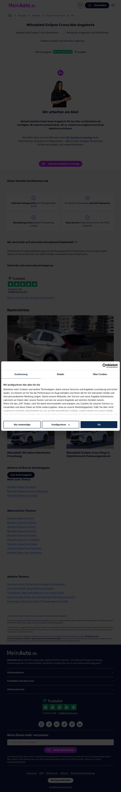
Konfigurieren (59, 424)
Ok (99, 424)
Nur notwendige (22, 424)
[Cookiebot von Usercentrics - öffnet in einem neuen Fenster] (105, 366)
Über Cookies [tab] (100, 374)
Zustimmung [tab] (21, 374)
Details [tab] (60, 374)
